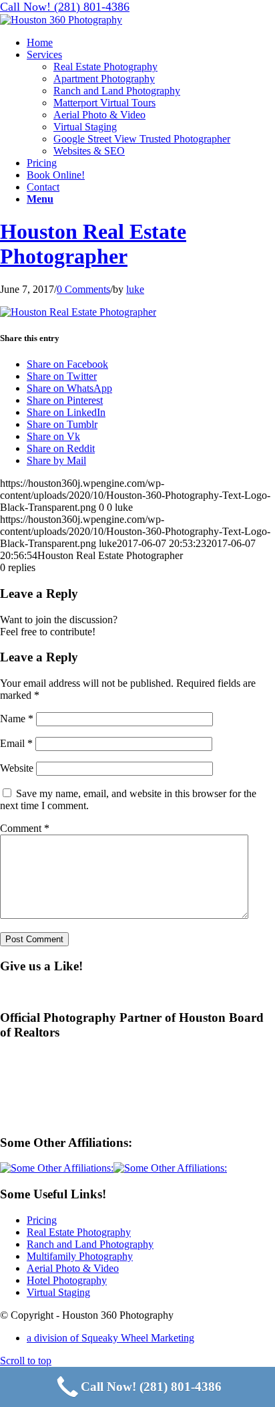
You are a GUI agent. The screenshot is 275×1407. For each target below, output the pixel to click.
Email (16, 743)
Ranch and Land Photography (90, 1244)
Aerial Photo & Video (73, 1268)
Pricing (42, 1220)
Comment (24, 828)
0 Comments (83, 289)
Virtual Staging (58, 1292)
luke (135, 289)
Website (16, 768)
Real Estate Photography (79, 1232)
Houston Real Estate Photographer (93, 243)
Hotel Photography (67, 1280)
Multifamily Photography (80, 1256)
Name (16, 718)
